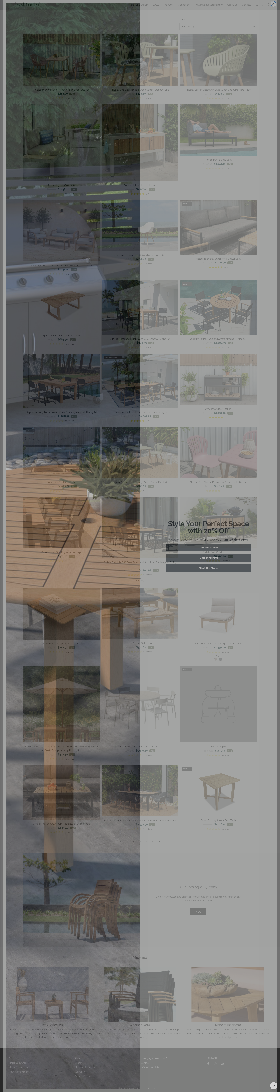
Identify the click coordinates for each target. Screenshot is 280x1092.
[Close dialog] (273, 3)
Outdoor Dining (209, 557)
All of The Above (208, 568)
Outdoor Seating (209, 547)
